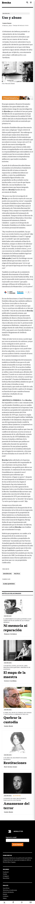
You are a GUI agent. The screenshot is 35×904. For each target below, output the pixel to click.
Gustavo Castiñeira (10, 681)
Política (17, 574)
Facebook (6, 872)
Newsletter (6, 878)
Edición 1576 (6, 13)
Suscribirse (6, 888)
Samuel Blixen (6, 23)
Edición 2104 (7, 616)
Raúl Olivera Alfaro (10, 767)
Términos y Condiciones (10, 890)
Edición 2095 (7, 662)
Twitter (5, 874)
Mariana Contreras (10, 634)
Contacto (5, 896)
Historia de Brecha (8, 892)
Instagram (6, 876)
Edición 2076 (7, 755)
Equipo (5, 894)
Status (5, 898)
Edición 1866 (7, 795)
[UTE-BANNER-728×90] (17, 98)
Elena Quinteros (9, 584)
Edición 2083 (7, 709)
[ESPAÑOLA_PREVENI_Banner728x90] (17, 292)
